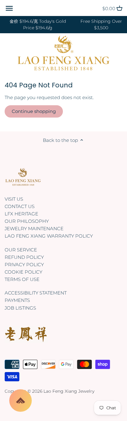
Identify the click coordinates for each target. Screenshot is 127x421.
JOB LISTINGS (20, 308)
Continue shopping (34, 111)
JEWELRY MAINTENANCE (34, 228)
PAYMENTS (17, 300)
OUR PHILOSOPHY (27, 221)
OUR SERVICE (21, 250)
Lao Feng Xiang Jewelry (68, 391)
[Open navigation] (9, 8)
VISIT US (14, 199)
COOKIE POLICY (23, 272)
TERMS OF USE (22, 279)
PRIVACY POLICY (24, 264)
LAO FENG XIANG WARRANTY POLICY (49, 236)
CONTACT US (20, 206)
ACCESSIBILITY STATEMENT (36, 293)
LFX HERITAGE (21, 214)
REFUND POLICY (24, 257)
